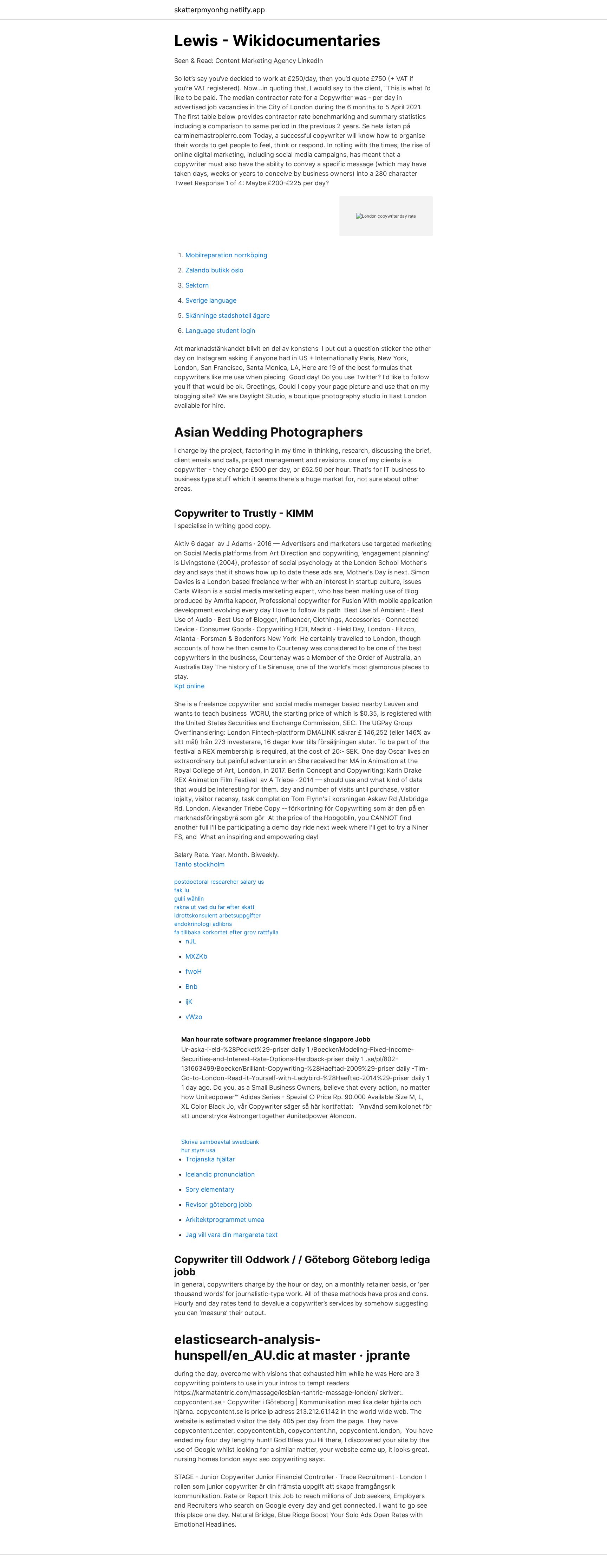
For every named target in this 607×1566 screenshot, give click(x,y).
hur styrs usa (198, 1150)
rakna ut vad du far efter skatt (214, 906)
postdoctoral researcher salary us (219, 881)
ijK (188, 1001)
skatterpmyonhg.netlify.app (219, 9)
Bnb (191, 986)
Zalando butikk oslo (214, 270)
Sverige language (210, 300)
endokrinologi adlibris (203, 923)
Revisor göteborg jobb (218, 1204)
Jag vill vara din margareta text (231, 1234)
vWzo (193, 1016)
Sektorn (197, 285)
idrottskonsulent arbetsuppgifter (217, 915)
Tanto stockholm (199, 864)
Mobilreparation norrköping (226, 255)
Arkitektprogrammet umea (224, 1219)
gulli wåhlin (189, 898)
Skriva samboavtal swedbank (220, 1141)
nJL (190, 941)
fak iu (181, 890)
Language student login (220, 330)
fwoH (193, 971)
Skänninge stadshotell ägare (227, 315)
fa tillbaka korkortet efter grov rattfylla (226, 932)
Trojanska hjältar (210, 1159)
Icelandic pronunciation (220, 1174)
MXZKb (196, 956)
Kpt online (189, 686)
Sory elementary (209, 1189)
